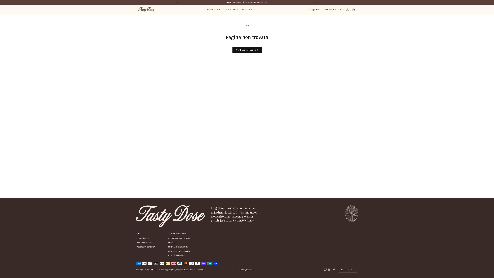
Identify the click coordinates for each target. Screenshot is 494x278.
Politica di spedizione (178, 247)
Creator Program (143, 242)
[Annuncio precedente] (177, 2)
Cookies (171, 242)
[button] (235, 9)
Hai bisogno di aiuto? (145, 247)
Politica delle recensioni (179, 251)
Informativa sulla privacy (179, 238)
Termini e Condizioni (177, 234)
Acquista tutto (142, 238)
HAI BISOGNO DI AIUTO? (334, 10)
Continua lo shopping (247, 50)
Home (138, 234)
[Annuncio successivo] (317, 2)
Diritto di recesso (176, 256)
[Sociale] (325, 269)
